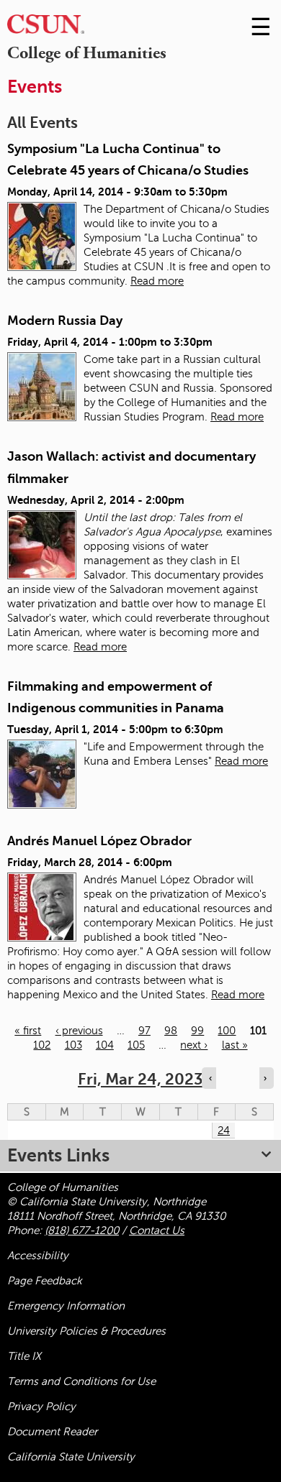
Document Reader (52, 1431)
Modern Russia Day (64, 320)
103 (73, 1045)
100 (227, 1030)
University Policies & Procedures (86, 1331)
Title (24, 1356)
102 (41, 1045)
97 (144, 1030)
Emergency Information (66, 1306)
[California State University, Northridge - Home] (45, 27)
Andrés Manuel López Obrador (99, 841)
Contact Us (156, 1230)
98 (170, 1030)
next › (194, 1045)
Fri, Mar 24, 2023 (140, 1079)
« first (27, 1030)
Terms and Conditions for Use (81, 1381)
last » (235, 1045)
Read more (157, 281)
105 (136, 1045)
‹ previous (79, 1030)
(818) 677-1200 (82, 1230)
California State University (71, 1457)
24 (224, 1130)
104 (105, 1045)
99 (197, 1030)
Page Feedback (44, 1281)
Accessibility (37, 1255)
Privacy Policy (41, 1406)
